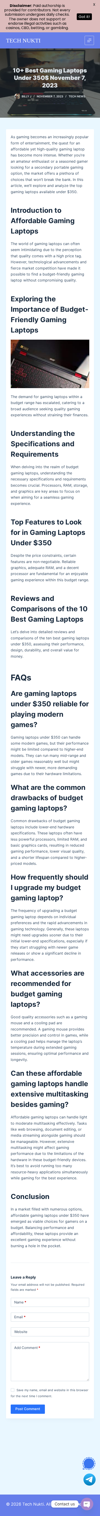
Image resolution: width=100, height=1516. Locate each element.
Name (20, 1302)
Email (20, 1317)
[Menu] (89, 40)
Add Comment (27, 1347)
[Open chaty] (87, 1504)
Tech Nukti (33, 1504)
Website (20, 1332)
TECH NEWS (77, 96)
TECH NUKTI (23, 40)
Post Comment (27, 1409)
